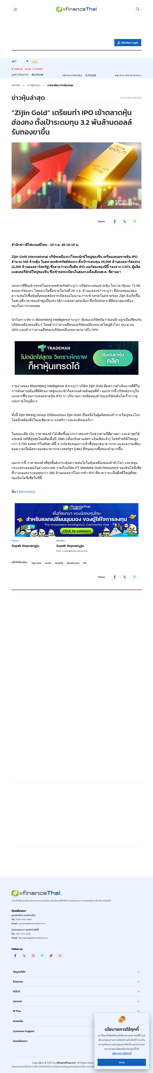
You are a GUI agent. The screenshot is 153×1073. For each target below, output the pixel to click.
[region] (76, 26)
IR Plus (17, 1011)
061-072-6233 (23, 933)
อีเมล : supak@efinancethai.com (71, 551)
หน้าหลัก (16, 85)
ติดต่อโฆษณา (20, 1041)
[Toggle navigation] (15, 9)
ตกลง (122, 1062)
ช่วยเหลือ (18, 1021)
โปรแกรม (18, 982)
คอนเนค (17, 1001)
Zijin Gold (36, 563)
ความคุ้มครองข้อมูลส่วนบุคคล (64, 1066)
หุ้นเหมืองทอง (73, 563)
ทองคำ (48, 563)
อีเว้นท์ (16, 991)
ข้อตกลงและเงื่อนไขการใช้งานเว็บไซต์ (30, 1066)
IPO (85, 563)
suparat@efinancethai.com (32, 923)
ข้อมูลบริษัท (19, 972)
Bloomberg (27, 492)
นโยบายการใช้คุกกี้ (90, 1066)
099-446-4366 (24, 919)
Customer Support (23, 1031)
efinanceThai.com (66, 1063)
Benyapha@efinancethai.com (33, 938)
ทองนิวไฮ (59, 563)
